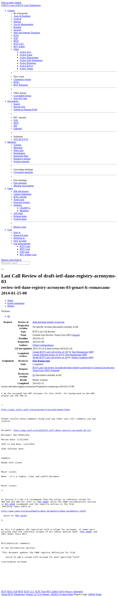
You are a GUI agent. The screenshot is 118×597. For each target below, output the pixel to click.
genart (76, 335)
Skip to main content (11, 2)
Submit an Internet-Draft (25, 109)
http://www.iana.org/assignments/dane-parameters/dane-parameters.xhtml (43, 511)
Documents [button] (12, 101)
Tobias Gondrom (79, 357)
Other (16, 49)
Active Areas (26, 54)
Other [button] (10, 188)
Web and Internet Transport (27, 32)
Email (98, 594)
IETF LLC (19, 43)
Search (17, 104)
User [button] (9, 229)
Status (10, 300)
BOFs (16, 82)
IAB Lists (24, 252)
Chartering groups (22, 79)
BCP (21, 139)
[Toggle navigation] (2, 269)
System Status (66, 594)
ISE (15, 126)
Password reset (21, 235)
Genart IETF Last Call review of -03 (50, 352)
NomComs (19, 199)
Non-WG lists (20, 98)
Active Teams (26, 68)
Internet (17, 21)
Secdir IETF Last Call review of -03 (50, 357)
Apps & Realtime (22, 16)
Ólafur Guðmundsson (43, 345)
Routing (17, 27)
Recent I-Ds (19, 106)
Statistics (18, 205)
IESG (16, 35)
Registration (19, 153)
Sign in (17, 232)
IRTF (16, 41)
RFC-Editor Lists (28, 254)
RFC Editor (19, 46)
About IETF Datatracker (13, 594)
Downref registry (22, 202)
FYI (26, 139)
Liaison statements (22, 194)
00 (8, 316)
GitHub (91, 594)
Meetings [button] (11, 142)
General (17, 19)
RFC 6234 (21, 515)
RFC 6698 (43, 502)
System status (20, 219)
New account (20, 240)
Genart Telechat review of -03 (47, 354)
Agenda (17, 145)
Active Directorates (29, 57)
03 (34, 375)
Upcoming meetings (23, 172)
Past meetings (20, 183)
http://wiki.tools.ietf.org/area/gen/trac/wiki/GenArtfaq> (35, 409)
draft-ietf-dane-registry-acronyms (48, 322)
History (11, 306)
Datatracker (35, 5)
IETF (3, 591)
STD (16, 139)
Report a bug (20, 227)
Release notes (20, 216)
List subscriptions (22, 243)
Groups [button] (11, 10)
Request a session (22, 158)
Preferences (19, 238)
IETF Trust (40, 591)
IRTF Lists (25, 249)
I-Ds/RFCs (25, 208)
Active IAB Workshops (31, 60)
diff (91, 352)
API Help (18, 213)
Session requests (21, 161)
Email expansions (15, 303)
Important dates (21, 156)
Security (18, 30)
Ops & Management (23, 24)
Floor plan (19, 150)
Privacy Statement (74, 591)
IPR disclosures (21, 191)
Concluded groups (22, 95)
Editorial (18, 128)
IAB (16, 38)
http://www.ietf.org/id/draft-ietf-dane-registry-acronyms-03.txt (52, 430)
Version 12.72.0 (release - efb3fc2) (43, 594)
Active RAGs (26, 66)
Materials (18, 147)
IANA (62, 591)
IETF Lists (25, 246)
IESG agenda (20, 197)
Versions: (5, 311)
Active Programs (28, 63)
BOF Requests (21, 85)
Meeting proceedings (24, 185)
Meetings (24, 210)
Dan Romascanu (80, 352)
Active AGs (25, 52)
